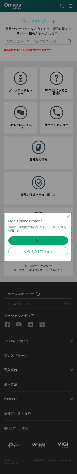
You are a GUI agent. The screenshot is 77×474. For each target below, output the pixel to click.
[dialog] (38, 237)
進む (38, 240)
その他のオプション (38, 251)
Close (68, 216)
